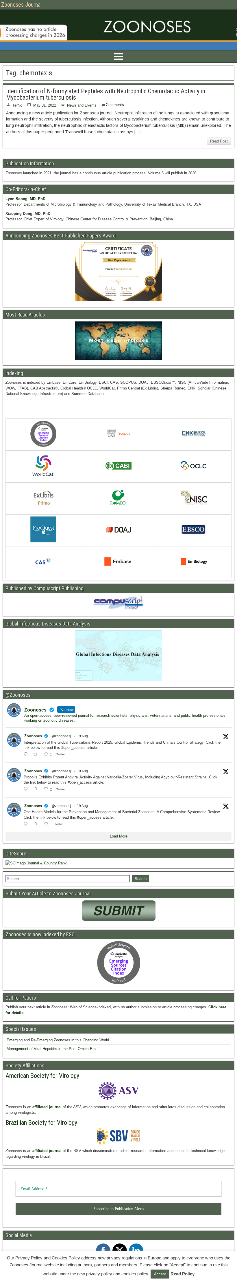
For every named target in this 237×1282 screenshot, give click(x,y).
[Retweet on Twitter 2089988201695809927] (37, 754)
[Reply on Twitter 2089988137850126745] (27, 824)
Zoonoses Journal (21, 4)
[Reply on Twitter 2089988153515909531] (27, 789)
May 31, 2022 (44, 105)
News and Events (82, 105)
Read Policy (183, 1273)
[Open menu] (118, 56)
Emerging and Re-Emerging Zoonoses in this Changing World (58, 1040)
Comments (115, 105)
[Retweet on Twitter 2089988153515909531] (37, 789)
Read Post (219, 141)
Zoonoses (33, 736)
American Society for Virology (42, 1075)
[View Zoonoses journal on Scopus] (118, 435)
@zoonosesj (61, 736)
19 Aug (82, 736)
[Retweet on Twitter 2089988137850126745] (37, 824)
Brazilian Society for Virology (41, 1122)
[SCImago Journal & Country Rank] (36, 863)
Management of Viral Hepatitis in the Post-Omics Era (51, 1049)
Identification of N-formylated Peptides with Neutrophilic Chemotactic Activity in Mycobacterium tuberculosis (105, 94)
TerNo (17, 105)
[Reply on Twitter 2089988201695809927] (27, 754)
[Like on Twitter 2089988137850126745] (47, 824)
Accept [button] (160, 1274)
